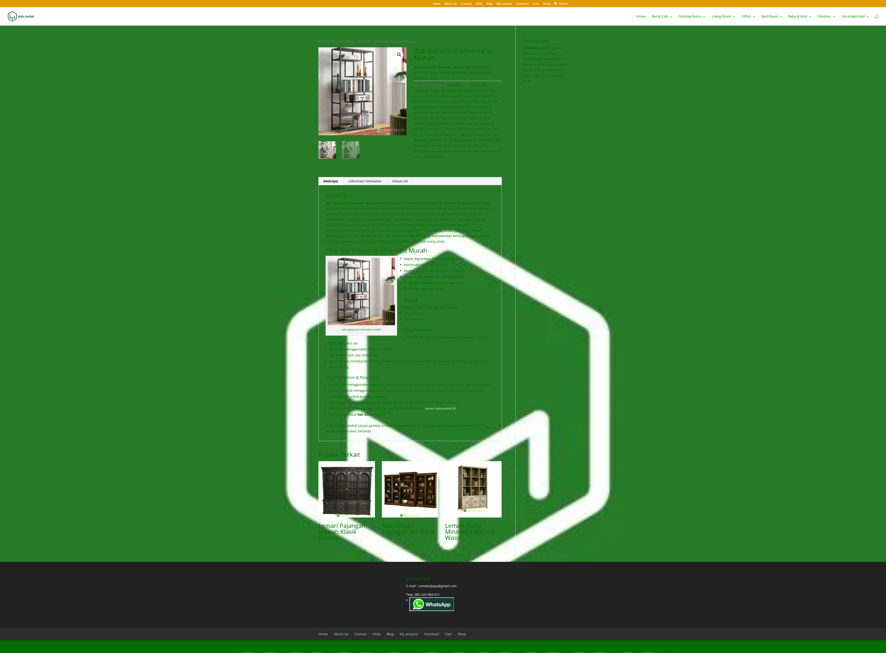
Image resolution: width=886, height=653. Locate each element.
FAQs (479, 4)
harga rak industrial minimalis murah (460, 90)
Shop (546, 4)
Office (746, 16)
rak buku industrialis (441, 134)
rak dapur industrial (474, 134)
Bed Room (770, 16)
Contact (466, 4)
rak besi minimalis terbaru (464, 129)
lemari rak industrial (446, 118)
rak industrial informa (447, 145)
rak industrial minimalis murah (455, 151)
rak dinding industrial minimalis (468, 140)
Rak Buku (364, 41)
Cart (536, 4)
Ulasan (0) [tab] (400, 181)
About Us (451, 4)
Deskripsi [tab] (330, 181)
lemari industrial (451, 107)
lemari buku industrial (431, 101)
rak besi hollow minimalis (445, 123)
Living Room (721, 16)
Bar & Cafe (660, 16)
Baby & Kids (797, 16)
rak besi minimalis (428, 129)
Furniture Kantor (344, 41)
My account (504, 4)
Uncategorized (853, 16)
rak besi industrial (481, 123)
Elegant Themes (355, 646)
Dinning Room (690, 16)
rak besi (470, 118)
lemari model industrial (449, 112)
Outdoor (824, 16)
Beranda (324, 41)
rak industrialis (434, 156)
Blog (489, 4)
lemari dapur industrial (468, 101)
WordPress (404, 646)
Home (436, 4)
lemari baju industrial (480, 96)
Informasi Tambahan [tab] (365, 181)
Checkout (522, 4)
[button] (399, 55)
